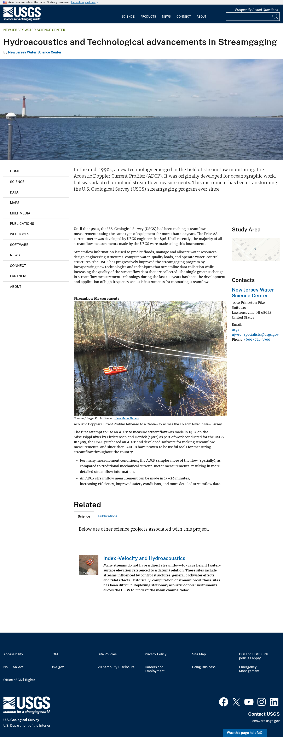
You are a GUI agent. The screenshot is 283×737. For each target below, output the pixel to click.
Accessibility (13, 654)
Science (128, 16)
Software (19, 245)
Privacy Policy (156, 654)
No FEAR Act (13, 667)
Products (148, 16)
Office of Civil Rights (19, 680)
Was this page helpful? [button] (245, 733)
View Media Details (127, 418)
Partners (19, 276)
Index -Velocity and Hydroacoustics (144, 558)
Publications (22, 224)
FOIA (54, 654)
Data (14, 192)
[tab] (84, 516)
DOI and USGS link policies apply (253, 656)
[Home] (22, 20)
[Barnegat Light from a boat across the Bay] (141, 109)
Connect (184, 16)
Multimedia (20, 213)
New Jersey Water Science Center (34, 30)
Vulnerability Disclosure (116, 667)
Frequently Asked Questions (256, 10)
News (166, 16)
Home (15, 171)
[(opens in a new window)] (223, 701)
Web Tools (19, 234)
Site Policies (107, 654)
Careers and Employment (154, 669)
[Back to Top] (268, 722)
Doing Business (203, 667)
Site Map (199, 654)
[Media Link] (150, 359)
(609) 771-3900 (257, 339)
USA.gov (57, 667)
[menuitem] (128, 14)
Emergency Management (249, 669)
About (201, 16)
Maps (14, 203)
